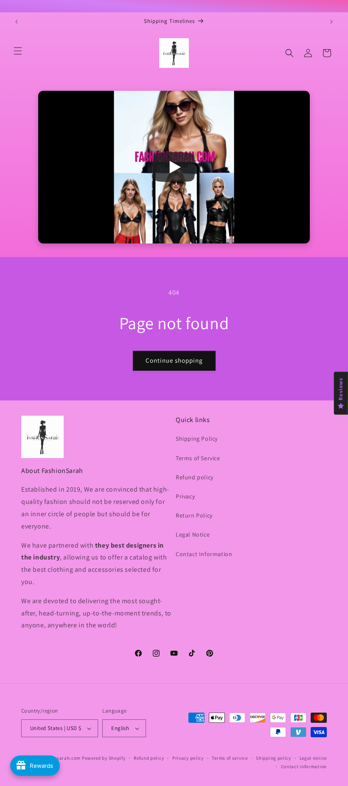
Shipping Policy (197, 438)
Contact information (304, 766)
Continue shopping (174, 360)
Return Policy (194, 515)
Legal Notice (193, 534)
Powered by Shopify (104, 758)
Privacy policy (188, 758)
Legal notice (313, 758)
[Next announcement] (331, 21)
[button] (17, 51)
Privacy (185, 496)
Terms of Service (198, 458)
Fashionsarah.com (60, 758)
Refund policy (194, 477)
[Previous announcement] (16, 21)
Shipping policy (273, 758)
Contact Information (204, 554)
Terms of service (229, 758)
